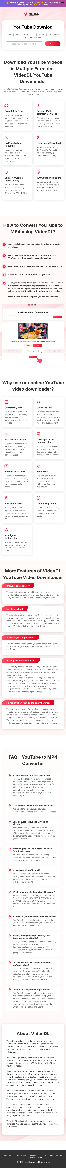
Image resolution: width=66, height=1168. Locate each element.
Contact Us (33, 1155)
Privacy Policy (8, 1155)
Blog (51, 1155)
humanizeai (31, 1157)
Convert (53, 44)
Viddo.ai (14, 2)
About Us (43, 1155)
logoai (40, 1157)
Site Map (59, 1155)
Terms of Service (22, 1155)
